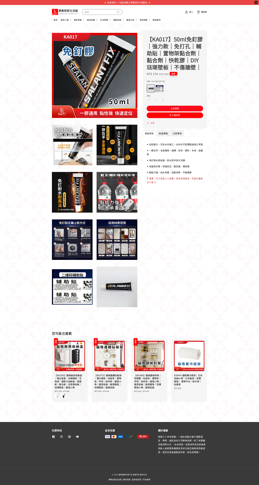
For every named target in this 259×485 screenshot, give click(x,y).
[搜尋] (118, 12)
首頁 (55, 19)
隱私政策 (127, 479)
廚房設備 (91, 20)
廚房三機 (65, 20)
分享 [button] (152, 123)
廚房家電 (78, 20)
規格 (156, 81)
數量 (148, 95)
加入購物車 (174, 115)
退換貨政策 (136, 479)
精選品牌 (117, 20)
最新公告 (130, 20)
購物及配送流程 (115, 479)
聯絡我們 (157, 19)
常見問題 (143, 20)
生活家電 (104, 20)
